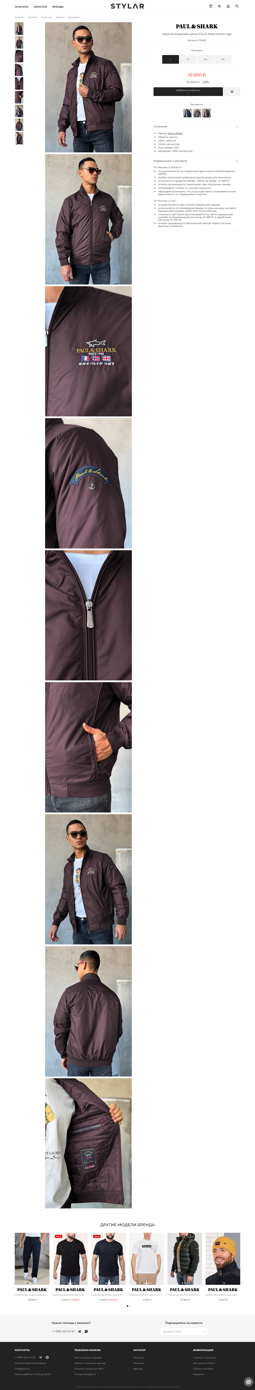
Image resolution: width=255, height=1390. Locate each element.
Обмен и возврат (203, 1368)
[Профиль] (228, 6)
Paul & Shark (175, 133)
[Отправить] (203, 1331)
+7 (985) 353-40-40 (63, 1331)
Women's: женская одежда (89, 1363)
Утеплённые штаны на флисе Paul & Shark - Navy (32, 1294)
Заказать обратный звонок (30, 1363)
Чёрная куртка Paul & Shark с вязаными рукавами (184, 1294)
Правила (198, 1374)
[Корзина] (210, 6)
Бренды (58, 6)
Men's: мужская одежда (87, 1357)
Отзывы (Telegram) (85, 1374)
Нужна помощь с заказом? (71, 1323)
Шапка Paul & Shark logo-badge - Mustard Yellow (223, 1294)
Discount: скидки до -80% (89, 1368)
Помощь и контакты (204, 1357)
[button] (127, 1306)
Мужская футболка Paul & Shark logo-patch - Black (70, 1294)
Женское (40, 6)
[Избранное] (219, 6)
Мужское (21, 6)
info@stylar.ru (22, 1368)
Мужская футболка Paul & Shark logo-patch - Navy (108, 1294)
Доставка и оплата (204, 1363)
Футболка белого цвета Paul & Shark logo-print (146, 1294)
